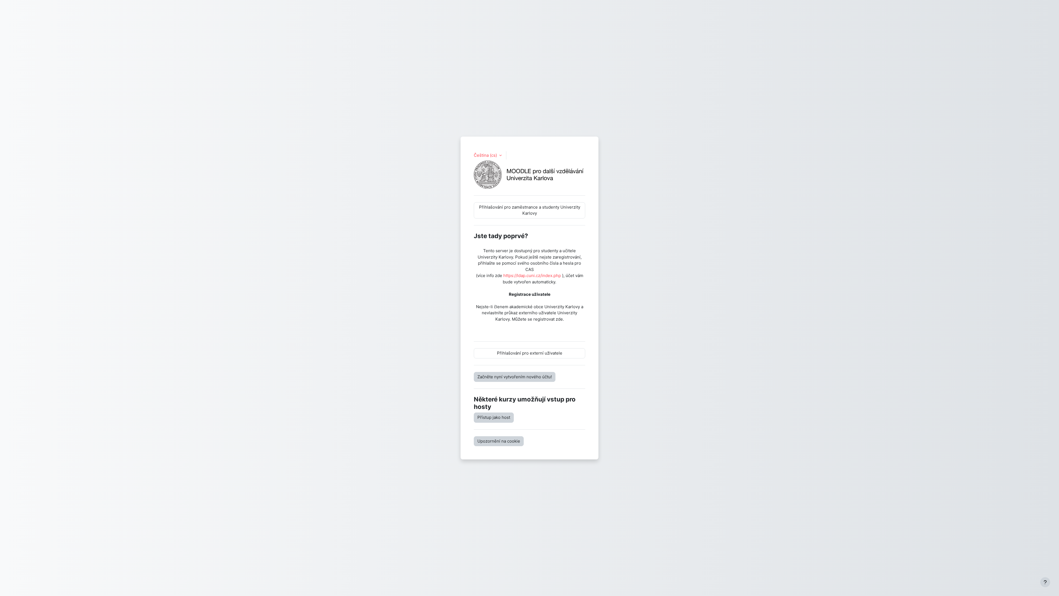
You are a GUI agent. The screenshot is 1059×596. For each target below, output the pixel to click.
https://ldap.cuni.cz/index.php (532, 275)
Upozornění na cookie (498, 441)
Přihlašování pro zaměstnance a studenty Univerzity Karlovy (529, 210)
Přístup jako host (493, 417)
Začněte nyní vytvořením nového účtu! (514, 376)
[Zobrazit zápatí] (1045, 582)
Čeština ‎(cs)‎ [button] (486, 155)
